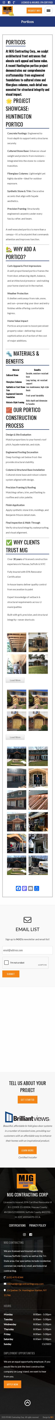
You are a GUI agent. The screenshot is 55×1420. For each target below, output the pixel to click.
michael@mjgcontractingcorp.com (25, 1283)
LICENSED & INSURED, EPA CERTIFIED (37, 2)
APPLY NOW (12, 1384)
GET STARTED (27, 1099)
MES (51, 1417)
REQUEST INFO (34, 10)
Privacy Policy (37, 1225)
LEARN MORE (27, 1150)
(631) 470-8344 (15, 1277)
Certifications (17, 1225)
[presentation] (25, 963)
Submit (11, 974)
